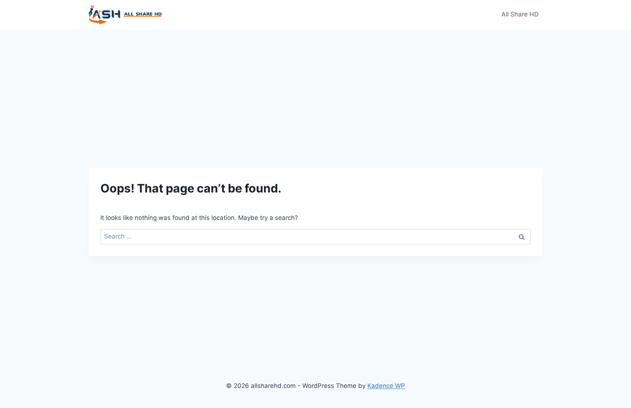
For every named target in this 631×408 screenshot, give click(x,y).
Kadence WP (386, 385)
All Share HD (520, 14)
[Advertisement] (315, 84)
